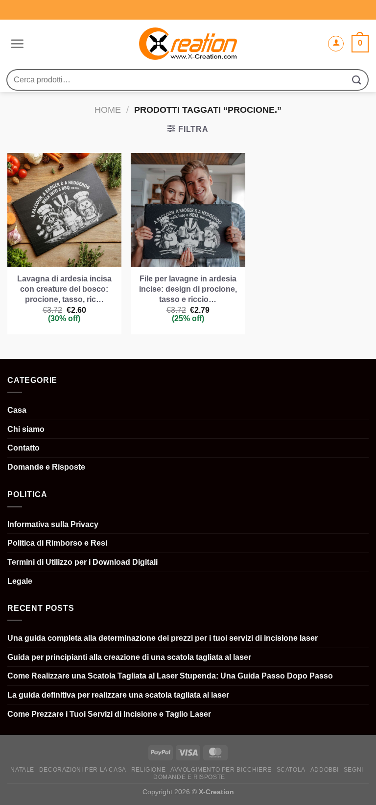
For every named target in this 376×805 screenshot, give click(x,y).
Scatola (291, 769)
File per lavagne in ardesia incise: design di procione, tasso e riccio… (188, 289)
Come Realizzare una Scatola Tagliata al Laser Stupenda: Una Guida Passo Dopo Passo (170, 676)
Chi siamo (26, 429)
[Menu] (15, 43)
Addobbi (324, 769)
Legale (19, 581)
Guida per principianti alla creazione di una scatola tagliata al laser (129, 657)
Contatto (23, 448)
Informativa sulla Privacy (52, 524)
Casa (16, 410)
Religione (148, 769)
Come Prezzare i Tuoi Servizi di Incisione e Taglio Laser (109, 714)
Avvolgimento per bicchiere (221, 769)
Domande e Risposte (46, 467)
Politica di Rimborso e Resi (57, 543)
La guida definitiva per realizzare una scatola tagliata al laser (118, 695)
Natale (22, 769)
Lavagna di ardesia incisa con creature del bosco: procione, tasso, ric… (64, 289)
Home (107, 109)
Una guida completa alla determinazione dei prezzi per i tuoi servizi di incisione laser (162, 638)
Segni (353, 769)
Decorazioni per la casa (82, 769)
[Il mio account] (336, 43)
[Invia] (357, 79)
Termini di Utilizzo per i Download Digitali (82, 562)
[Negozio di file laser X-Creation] (188, 44)
